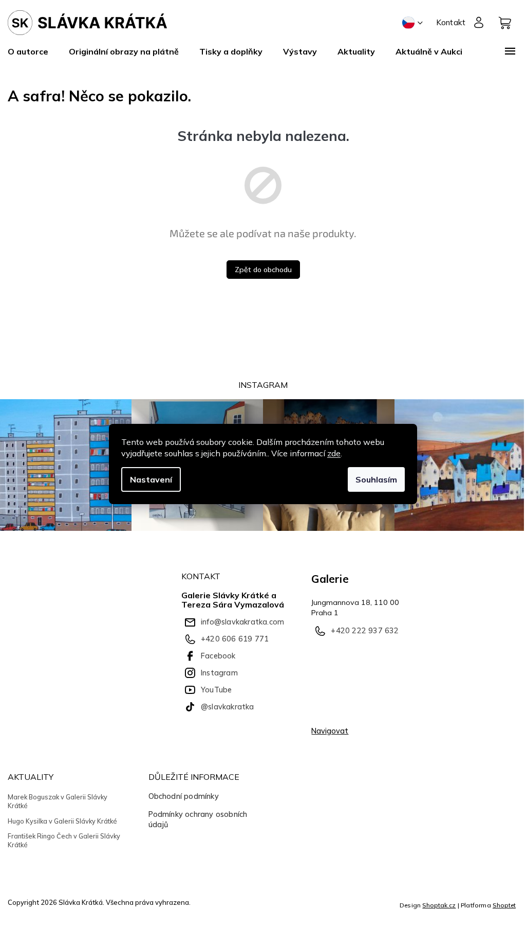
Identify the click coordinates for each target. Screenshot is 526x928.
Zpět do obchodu (263, 269)
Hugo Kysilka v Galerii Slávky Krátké (62, 821)
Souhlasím (376, 479)
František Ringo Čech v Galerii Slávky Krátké (64, 840)
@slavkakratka (227, 706)
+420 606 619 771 (235, 639)
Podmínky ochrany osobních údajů (198, 819)
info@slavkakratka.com (242, 622)
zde (334, 453)
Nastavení (151, 479)
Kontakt (450, 22)
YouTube (216, 689)
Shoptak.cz (439, 905)
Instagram (219, 672)
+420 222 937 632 (365, 630)
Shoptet (504, 905)
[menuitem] (33, 51)
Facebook (218, 656)
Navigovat (329, 731)
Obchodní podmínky (183, 796)
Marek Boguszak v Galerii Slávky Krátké (57, 801)
